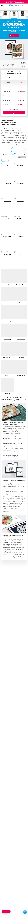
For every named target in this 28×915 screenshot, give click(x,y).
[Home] (14, 5)
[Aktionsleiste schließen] (26, 1)
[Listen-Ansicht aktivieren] (8, 160)
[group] (14, 160)
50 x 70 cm (7, 100)
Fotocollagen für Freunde (9, 450)
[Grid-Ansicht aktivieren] (3, 160)
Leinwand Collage (17, 494)
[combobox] (14, 77)
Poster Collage (6, 494)
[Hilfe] (25, 912)
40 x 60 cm (7, 96)
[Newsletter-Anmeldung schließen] (9, 911)
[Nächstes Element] (26, 8)
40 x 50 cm (7, 91)
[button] (14, 109)
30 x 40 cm (7, 87)
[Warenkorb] (26, 5)
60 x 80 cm (7, 104)
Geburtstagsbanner (7, 451)
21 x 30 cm (7, 82)
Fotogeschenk (10, 426)
